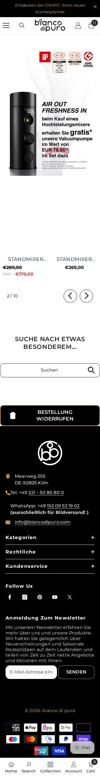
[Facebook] (10, 597)
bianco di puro (58, 710)
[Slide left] (70, 296)
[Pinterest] (40, 597)
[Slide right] (86, 296)
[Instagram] (25, 597)
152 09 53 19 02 (63, 505)
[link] (50, 112)
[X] (70, 597)
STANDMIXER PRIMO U (74, 259)
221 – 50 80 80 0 (46, 492)
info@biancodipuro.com (42, 522)
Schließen (95, 7)
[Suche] (22, 25)
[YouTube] (55, 597)
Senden (76, 672)
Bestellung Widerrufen (55, 415)
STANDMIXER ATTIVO (25, 259)
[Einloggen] (78, 25)
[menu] (6, 25)
